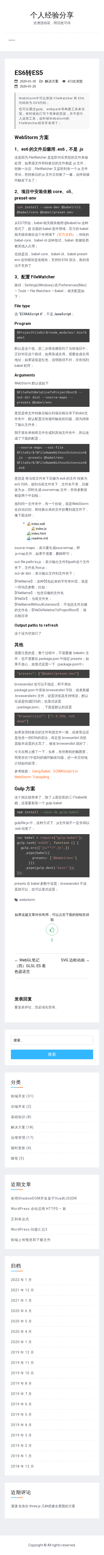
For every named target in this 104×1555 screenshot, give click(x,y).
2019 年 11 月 (22, 1363)
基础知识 (18, 1117)
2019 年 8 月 (21, 1383)
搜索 (52, 1054)
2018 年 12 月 (22, 1466)
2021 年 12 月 (22, 1290)
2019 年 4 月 (21, 1425)
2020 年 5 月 (21, 1321)
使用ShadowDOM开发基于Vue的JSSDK (44, 1198)
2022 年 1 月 (21, 1280)
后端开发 (18, 1106)
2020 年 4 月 (21, 1332)
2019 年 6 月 (21, 1404)
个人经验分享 (52, 15)
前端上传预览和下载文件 (31, 1240)
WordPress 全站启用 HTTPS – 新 (38, 1209)
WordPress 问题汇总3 (29, 1229)
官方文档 (65, 234)
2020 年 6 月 (21, 1311)
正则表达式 (20, 1219)
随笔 (14, 1158)
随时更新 (18, 1148)
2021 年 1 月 (21, 1300)
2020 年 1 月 (21, 1342)
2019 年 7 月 (21, 1394)
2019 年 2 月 (21, 1446)
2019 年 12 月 (22, 1352)
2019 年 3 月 (21, 1435)
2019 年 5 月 (21, 1414)
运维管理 (18, 1137)
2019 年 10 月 (22, 1373)
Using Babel (41, 771)
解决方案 (52, 81)
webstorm (27, 900)
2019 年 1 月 (21, 1456)
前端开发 (18, 1096)
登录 (51, 1007)
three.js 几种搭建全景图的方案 (52, 1506)
